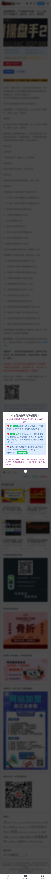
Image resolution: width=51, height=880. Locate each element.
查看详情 (22, 453)
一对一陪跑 (14, 434)
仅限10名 (13, 426)
